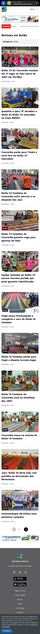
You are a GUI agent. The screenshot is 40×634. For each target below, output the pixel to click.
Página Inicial (20, 591)
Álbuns (20, 599)
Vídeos (20, 604)
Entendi (6, 631)
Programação (20, 595)
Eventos (20, 612)
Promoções (20, 608)
